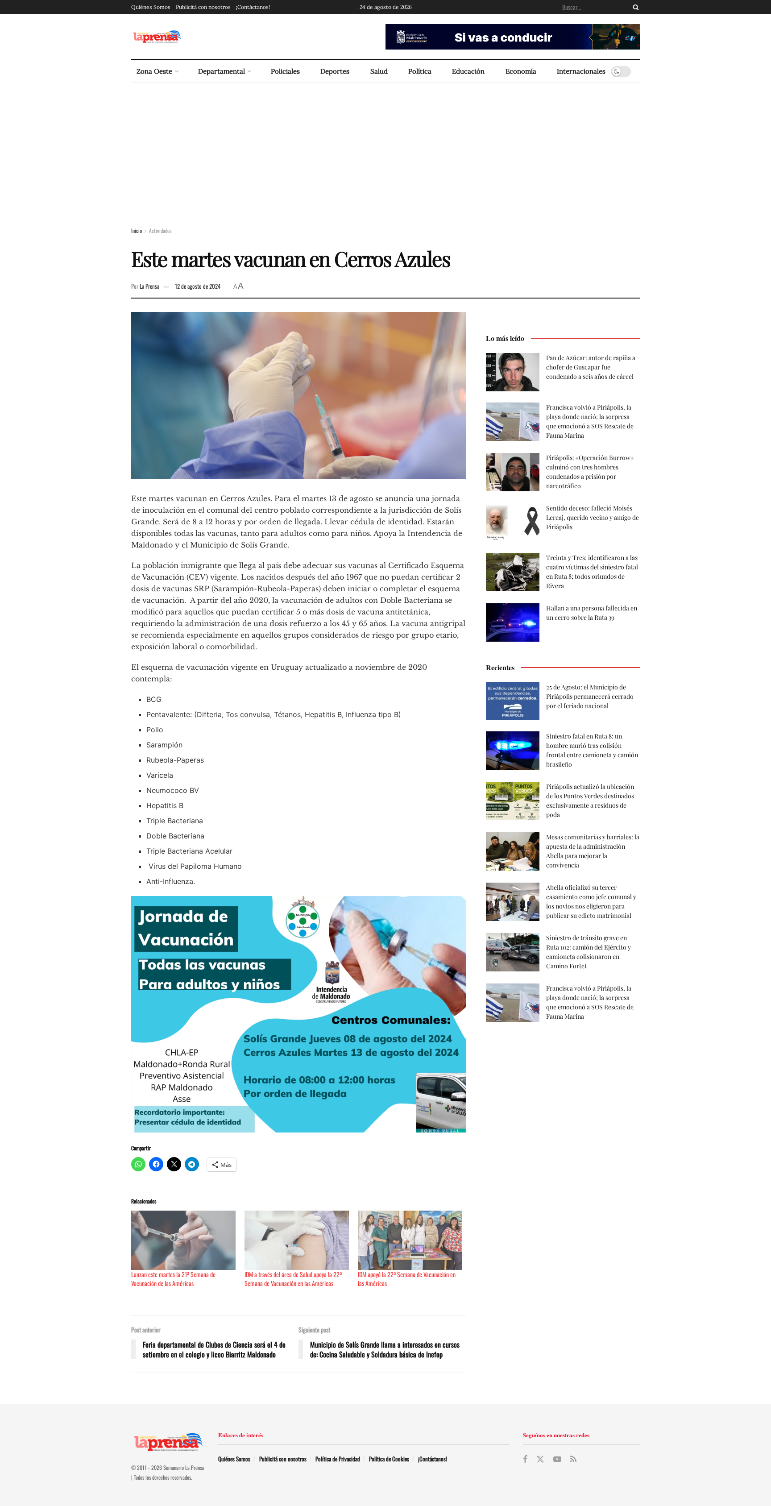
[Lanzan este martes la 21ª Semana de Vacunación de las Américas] (183, 1240)
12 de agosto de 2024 (197, 286)
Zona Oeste (154, 71)
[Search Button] (634, 7)
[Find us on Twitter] (540, 1459)
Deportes (334, 71)
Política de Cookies (389, 1458)
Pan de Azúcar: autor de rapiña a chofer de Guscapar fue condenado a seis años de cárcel (590, 367)
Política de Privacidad (337, 1458)
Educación (468, 71)
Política (419, 71)
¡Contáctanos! (253, 7)
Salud (379, 71)
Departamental (221, 71)
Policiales (285, 71)
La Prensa (149, 286)
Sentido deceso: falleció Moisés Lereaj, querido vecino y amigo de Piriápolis (592, 517)
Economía (521, 71)
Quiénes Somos (150, 7)
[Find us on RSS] (573, 1459)
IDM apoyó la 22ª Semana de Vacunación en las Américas (407, 1279)
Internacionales (581, 71)
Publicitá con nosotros (203, 7)
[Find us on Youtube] (557, 1459)
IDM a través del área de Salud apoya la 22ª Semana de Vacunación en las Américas (293, 1279)
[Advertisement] (385, 149)
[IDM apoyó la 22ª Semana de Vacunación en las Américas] (410, 1240)
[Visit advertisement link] (513, 37)
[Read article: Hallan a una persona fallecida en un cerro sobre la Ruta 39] (512, 622)
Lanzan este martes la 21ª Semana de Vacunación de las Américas (173, 1279)
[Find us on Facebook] (525, 1459)
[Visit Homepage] (156, 37)
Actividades (160, 230)
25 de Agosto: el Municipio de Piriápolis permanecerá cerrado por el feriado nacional (590, 696)
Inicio (136, 230)
